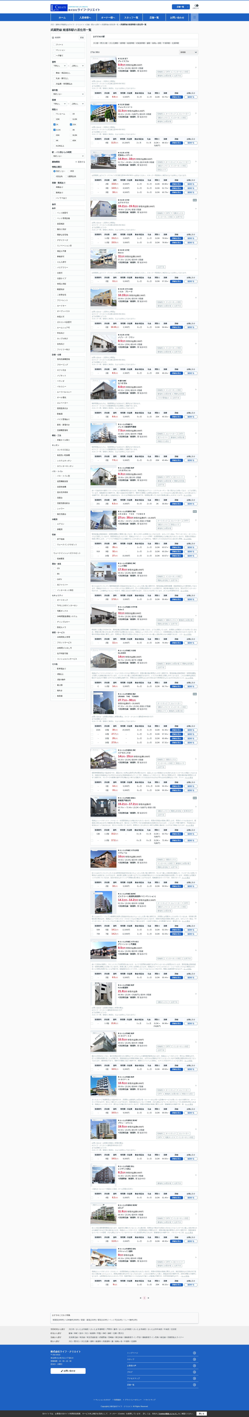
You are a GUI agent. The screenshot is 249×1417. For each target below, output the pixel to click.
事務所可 (60, 256)
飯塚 (71, 1333)
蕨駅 (148, 43)
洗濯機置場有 (62, 430)
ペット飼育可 (62, 213)
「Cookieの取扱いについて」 (167, 1414)
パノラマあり (61, 198)
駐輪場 (60, 414)
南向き (60, 690)
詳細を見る (176, 97)
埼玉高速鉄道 (92, 1337)
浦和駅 (122, 43)
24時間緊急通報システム (67, 616)
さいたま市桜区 (125, 1329)
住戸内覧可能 (62, 653)
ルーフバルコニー (64, 392)
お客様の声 (131, 1366)
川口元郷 (84, 1341)
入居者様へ (85, 17)
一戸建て (59, 56)
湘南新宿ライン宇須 (132, 1337)
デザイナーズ (62, 240)
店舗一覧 (180, 7)
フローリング (62, 365)
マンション (60, 50)
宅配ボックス (62, 611)
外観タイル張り (63, 440)
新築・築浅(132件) (88, 1320)
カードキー (61, 306)
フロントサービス (64, 642)
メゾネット (61, 376)
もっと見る (187, 495)
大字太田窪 (135, 850)
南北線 (163, 1337)
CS (58, 568)
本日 (72, 171)
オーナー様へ (108, 17)
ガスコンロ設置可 (64, 322)
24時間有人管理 (63, 637)
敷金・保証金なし (63, 73)
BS (58, 574)
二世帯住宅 (61, 295)
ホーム (62, 17)
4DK (74, 140)
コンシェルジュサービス (67, 659)
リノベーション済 (64, 246)
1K (73, 114)
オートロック (62, 600)
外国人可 (60, 317)
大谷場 (133, 650)
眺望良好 (60, 289)
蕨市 (121, 381)
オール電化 (61, 397)
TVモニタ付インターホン (67, 605)
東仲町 (135, 1120)
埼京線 (82, 1337)
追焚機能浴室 (62, 481)
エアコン (60, 524)
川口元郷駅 (113, 43)
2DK (74, 124)
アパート (59, 45)
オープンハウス (63, 311)
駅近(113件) (103, 1320)
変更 (82, 38)
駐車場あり (61, 669)
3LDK (74, 135)
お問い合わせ (177, 17)
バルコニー (61, 386)
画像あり (59, 187)
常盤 (99, 1333)
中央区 (166, 1329)
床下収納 (60, 539)
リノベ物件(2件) (130, 1320)
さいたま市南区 (125, 424)
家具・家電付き (63, 425)
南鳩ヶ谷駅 (156, 43)
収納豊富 (60, 559)
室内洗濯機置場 (63, 359)
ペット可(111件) (115, 1320)
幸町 (76, 1333)
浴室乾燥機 (61, 487)
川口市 (122, 59)
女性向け (60, 344)
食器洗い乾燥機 (63, 455)
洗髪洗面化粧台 (63, 503)
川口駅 (96, 43)
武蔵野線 (123, 1179)
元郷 (115, 1333)
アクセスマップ (133, 1378)
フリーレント (62, 300)
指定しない (60, 171)
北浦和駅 (175, 43)
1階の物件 (61, 680)
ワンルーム (60, 114)
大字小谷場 (129, 289)
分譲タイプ (61, 278)
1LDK (74, 119)
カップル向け (62, 338)
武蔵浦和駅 (140, 43)
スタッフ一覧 (131, 17)
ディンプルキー (63, 622)
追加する (191, 97)
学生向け (60, 333)
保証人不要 (61, 251)
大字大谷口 (135, 942)
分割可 (60, 273)
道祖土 (133, 798)
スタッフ (130, 1359)
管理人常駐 (61, 284)
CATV (59, 579)
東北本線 (119, 1337)
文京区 (174, 1329)
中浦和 (126, 1341)
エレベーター (62, 403)
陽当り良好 (61, 229)
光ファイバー (62, 585)
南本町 (133, 894)
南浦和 (133, 71)
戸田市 (109, 1329)
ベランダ (60, 381)
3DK (58, 135)
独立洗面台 (61, 514)
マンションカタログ (102, 1400)
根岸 (132, 468)
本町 (104, 1333)
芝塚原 (127, 104)
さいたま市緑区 (125, 607)
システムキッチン (64, 461)
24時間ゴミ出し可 (64, 648)
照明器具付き (62, 408)
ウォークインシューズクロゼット (67, 553)
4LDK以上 (60, 146)
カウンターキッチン (65, 466)
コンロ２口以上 (63, 450)
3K (73, 130)
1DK (58, 119)
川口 (87, 1333)
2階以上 (60, 674)
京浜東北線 (123, 71)
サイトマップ (150, 1400)
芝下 (126, 59)
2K (57, 124)
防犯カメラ (61, 627)
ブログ (130, 1372)
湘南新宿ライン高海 (150, 1337)
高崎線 (111, 1337)
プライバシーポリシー (133, 1400)
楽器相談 (60, 224)
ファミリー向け (63, 349)
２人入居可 (61, 262)
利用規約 (117, 1400)
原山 (132, 1166)
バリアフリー (62, 267)
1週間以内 (72, 176)
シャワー (60, 509)
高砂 (134, 511)
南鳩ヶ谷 (118, 1341)
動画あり (59, 192)
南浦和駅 (130, 43)
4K (57, 140)
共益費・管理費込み (64, 84)
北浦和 (134, 1341)
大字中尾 (134, 607)
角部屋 (60, 696)
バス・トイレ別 (63, 476)
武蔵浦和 (106, 1341)
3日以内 (59, 176)
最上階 (60, 685)
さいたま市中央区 (155, 1329)
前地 (134, 1249)
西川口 (121, 1333)
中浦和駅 (166, 43)
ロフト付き (61, 370)
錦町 (124, 381)
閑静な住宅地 (62, 235)
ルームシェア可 (63, 328)
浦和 (92, 1341)
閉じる (201, 1414)
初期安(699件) (58, 1320)
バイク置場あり (63, 419)
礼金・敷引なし (62, 78)
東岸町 (135, 1205)
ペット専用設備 (63, 218)
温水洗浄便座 (62, 492)
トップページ (132, 1353)
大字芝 (127, 153)
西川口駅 (104, 43)
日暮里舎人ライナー (175, 1337)
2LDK (58, 130)
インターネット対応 (65, 590)
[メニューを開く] (194, 17)
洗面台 (60, 498)
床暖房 (60, 529)
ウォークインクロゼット (67, 544)
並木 (81, 1333)
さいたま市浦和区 (126, 511)
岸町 (134, 563)
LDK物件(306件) (72, 1320)
